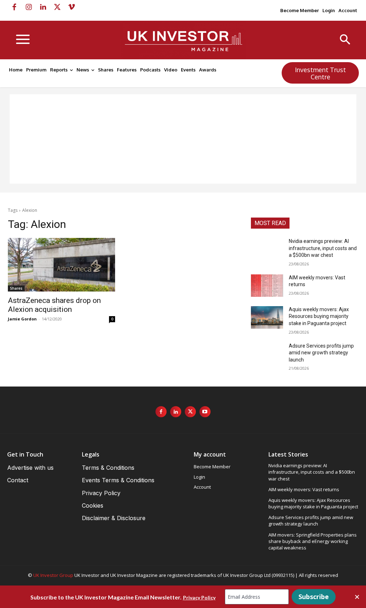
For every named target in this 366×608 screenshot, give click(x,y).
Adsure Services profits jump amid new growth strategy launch (321, 353)
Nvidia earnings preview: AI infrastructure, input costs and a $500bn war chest (323, 248)
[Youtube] (205, 411)
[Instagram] (28, 7)
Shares (16, 288)
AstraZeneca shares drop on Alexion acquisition (54, 305)
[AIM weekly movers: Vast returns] (267, 285)
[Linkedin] (43, 7)
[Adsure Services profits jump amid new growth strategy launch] (267, 354)
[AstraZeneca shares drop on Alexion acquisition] (61, 264)
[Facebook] (14, 7)
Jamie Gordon (22, 319)
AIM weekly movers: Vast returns (303, 489)
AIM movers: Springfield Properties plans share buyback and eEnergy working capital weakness (312, 541)
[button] (345, 40)
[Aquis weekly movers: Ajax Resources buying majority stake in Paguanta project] (267, 317)
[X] (57, 7)
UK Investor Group (53, 575)
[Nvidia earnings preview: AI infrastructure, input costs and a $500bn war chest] (267, 249)
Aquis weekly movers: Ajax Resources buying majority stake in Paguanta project (319, 316)
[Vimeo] (71, 7)
